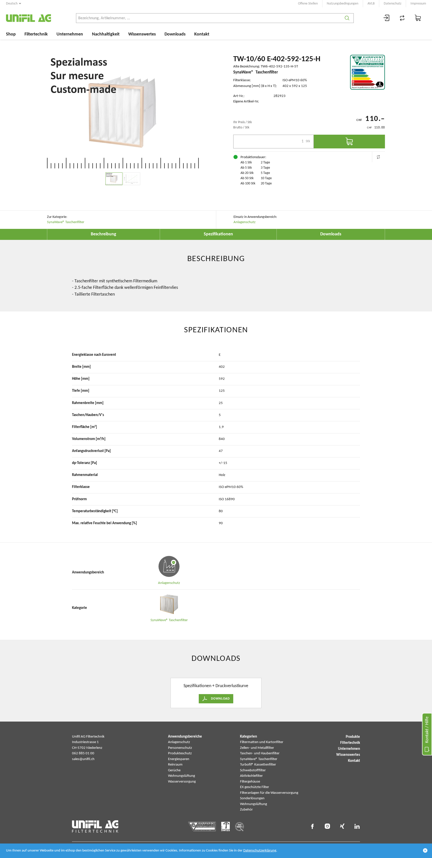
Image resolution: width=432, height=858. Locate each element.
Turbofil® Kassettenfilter (258, 765)
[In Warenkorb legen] (349, 141)
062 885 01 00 (83, 753)
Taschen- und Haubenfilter (260, 753)
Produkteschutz (180, 753)
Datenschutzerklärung (259, 851)
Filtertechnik (36, 34)
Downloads (175, 34)
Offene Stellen (308, 3)
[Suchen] (347, 18)
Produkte (353, 737)
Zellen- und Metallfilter (257, 748)
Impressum (418, 3)
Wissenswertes (142, 34)
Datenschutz (393, 3)
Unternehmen (69, 34)
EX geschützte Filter (254, 787)
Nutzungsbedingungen (342, 3)
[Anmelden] (386, 18)
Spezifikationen (218, 234)
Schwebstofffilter (253, 770)
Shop (11, 34)
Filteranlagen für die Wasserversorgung (269, 793)
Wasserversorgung (182, 782)
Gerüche (174, 770)
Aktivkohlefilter (251, 776)
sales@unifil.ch (83, 759)
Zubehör (246, 810)
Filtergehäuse (250, 782)
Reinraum (175, 765)
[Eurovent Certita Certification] (367, 72)
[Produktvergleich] (402, 18)
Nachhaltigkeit (106, 34)
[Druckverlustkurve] (131, 178)
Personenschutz (180, 748)
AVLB (371, 3)
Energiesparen (178, 759)
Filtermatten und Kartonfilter (261, 742)
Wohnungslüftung (181, 776)
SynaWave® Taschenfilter (65, 222)
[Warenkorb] (418, 18)
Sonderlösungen (252, 798)
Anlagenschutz (245, 222)
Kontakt (201, 34)
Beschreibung (103, 234)
